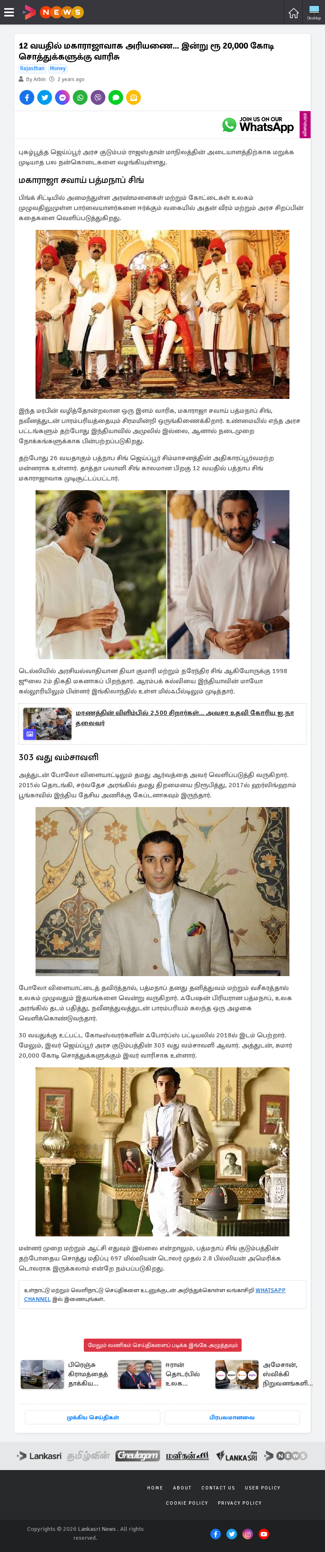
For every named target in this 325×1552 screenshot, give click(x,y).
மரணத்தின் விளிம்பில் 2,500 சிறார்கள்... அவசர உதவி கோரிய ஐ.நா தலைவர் (185, 718)
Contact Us (218, 1488)
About (182, 1488)
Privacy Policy (240, 1503)
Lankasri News (97, 1529)
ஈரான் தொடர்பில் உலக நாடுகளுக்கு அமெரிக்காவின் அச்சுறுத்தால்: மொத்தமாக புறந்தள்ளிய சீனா (191, 1375)
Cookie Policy (187, 1503)
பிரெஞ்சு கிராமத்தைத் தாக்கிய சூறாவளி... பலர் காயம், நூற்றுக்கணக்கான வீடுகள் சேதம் (98, 1375)
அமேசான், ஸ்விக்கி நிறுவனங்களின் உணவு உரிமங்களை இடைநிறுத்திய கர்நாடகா (289, 1375)
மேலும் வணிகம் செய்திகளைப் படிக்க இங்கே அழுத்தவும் (163, 1345)
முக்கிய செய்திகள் (93, 1417)
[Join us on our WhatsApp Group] (258, 124)
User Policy (263, 1488)
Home (155, 1488)
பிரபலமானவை (232, 1417)
